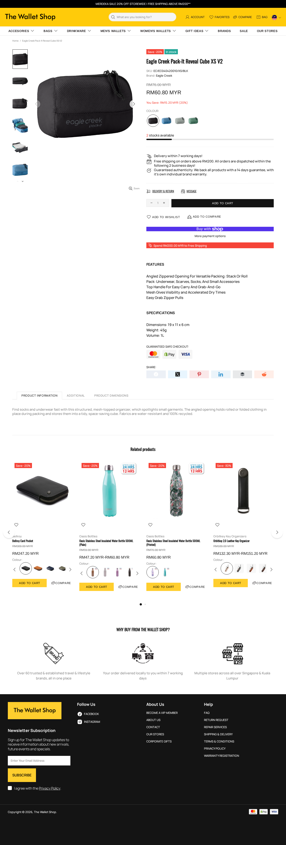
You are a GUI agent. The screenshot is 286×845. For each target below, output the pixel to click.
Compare (63, 583)
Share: (151, 367)
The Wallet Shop (30, 17)
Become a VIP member (162, 713)
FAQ (207, 713)
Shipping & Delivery (218, 734)
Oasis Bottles (88, 536)
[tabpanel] (42, 528)
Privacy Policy (49, 788)
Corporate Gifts (159, 741)
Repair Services (215, 727)
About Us (153, 720)
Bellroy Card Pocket (22, 541)
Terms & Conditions (219, 741)
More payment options (210, 236)
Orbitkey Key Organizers (229, 536)
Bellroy (17, 536)
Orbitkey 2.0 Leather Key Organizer (231, 541)
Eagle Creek (164, 76)
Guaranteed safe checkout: (167, 347)
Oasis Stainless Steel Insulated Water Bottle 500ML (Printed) (173, 543)
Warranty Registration (221, 756)
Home (15, 40)
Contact (153, 727)
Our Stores (155, 734)
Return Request (216, 720)
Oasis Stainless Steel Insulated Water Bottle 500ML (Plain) (106, 543)
